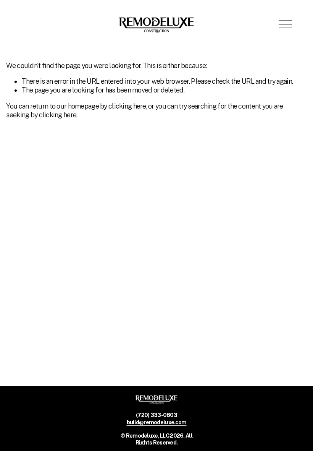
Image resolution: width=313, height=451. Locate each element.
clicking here (127, 106)
